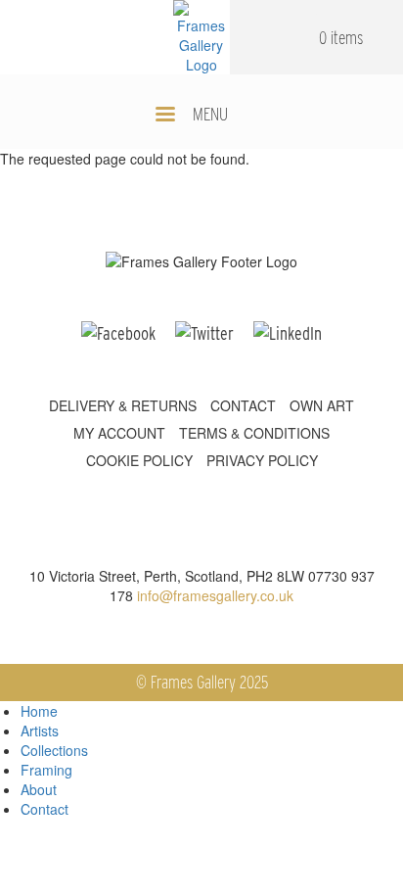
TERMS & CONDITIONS (254, 433)
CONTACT (243, 405)
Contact (44, 809)
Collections (54, 750)
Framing (46, 769)
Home (39, 711)
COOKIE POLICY (139, 460)
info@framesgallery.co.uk (215, 595)
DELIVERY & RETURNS (123, 405)
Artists (40, 730)
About (39, 789)
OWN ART (322, 405)
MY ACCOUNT (119, 433)
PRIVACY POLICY (262, 460)
